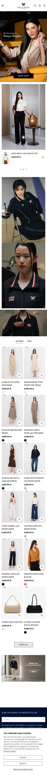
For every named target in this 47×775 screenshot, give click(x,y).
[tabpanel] (23, 490)
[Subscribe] (43, 719)
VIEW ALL (23, 645)
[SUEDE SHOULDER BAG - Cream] (3, 629)
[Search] (35, 5)
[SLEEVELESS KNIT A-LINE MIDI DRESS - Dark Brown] (3, 488)
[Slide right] (26, 169)
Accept (23, 757)
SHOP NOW (23, 76)
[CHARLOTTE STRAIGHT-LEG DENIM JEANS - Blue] (25, 488)
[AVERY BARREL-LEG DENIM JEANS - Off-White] (3, 536)
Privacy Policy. (10, 751)
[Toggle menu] (2, 5)
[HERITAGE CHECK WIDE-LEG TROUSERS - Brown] (25, 440)
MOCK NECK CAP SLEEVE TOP (24, 153)
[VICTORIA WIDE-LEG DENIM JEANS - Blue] (25, 536)
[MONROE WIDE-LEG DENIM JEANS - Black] (3, 584)
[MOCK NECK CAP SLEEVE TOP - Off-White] (12, 160)
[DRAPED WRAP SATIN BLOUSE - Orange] (25, 584)
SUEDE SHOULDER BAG (12, 622)
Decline (23, 763)
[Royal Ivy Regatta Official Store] (23, 210)
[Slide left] (20, 169)
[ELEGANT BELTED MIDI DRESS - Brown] (3, 440)
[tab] (20, 341)
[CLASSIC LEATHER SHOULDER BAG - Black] (25, 632)
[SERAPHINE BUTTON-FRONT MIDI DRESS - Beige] (25, 392)
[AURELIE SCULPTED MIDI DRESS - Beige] (3, 392)
